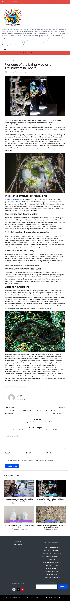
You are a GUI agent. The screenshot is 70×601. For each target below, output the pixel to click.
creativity (12, 387)
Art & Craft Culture (10, 61)
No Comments (30, 72)
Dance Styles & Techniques (52, 554)
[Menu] (4, 49)
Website (49, 453)
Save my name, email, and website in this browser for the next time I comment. (31, 460)
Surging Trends (51, 574)
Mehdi (19, 395)
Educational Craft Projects (51, 556)
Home (3, 53)
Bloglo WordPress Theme (55, 598)
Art (6, 387)
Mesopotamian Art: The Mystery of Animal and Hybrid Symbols (51, 526)
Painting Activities (51, 565)
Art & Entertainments (25, 521)
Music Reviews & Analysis (52, 562)
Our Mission (18, 544)
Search (51, 582)
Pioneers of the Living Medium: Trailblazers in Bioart (51, 500)
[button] (21, 399)
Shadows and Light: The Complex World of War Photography (19, 500)
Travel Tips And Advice (52, 577)
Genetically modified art (13, 200)
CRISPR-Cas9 (12, 220)
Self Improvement (51, 571)
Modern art (21, 387)
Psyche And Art (19, 494)
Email (28, 453)
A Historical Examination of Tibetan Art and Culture (19, 526)
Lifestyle (52, 559)
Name (7, 453)
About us (18, 541)
